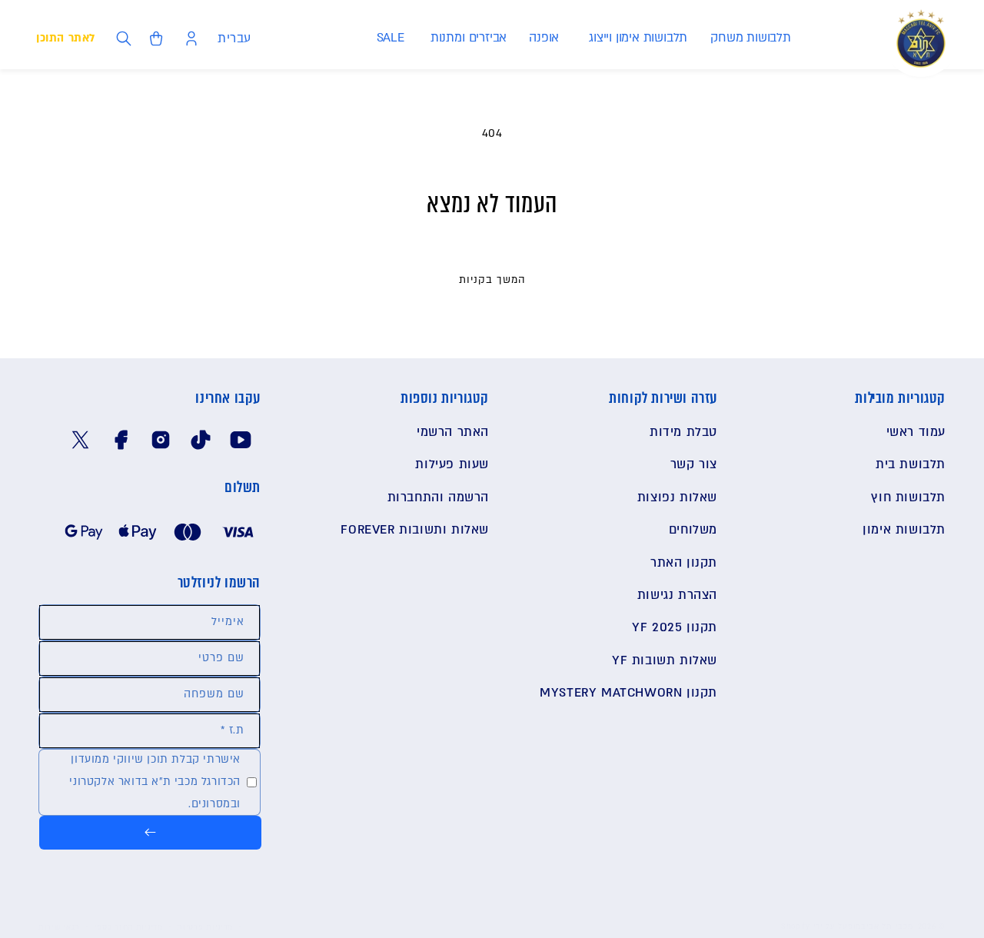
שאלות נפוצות (677, 497)
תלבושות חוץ (908, 497)
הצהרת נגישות (677, 595)
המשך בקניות (492, 280)
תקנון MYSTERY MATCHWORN (628, 692)
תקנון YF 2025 (674, 627)
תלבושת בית (911, 464)
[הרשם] (150, 833)
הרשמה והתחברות (438, 497)
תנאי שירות (59, 927)
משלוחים (693, 529)
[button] (750, 38)
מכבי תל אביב (887, 926)
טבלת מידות (683, 432)
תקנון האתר (683, 562)
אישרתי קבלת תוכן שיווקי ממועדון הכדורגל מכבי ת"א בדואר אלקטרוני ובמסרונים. (155, 781)
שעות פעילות (452, 464)
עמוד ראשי (916, 432)
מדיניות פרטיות (205, 927)
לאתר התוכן (65, 38)
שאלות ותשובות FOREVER (415, 529)
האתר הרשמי (453, 432)
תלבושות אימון (904, 529)
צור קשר (693, 464)
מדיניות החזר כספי (129, 927)
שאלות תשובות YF (664, 660)
